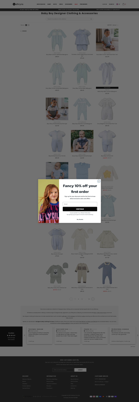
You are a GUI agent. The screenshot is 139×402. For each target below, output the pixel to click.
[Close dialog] (98, 181)
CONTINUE (80, 209)
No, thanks (80, 219)
